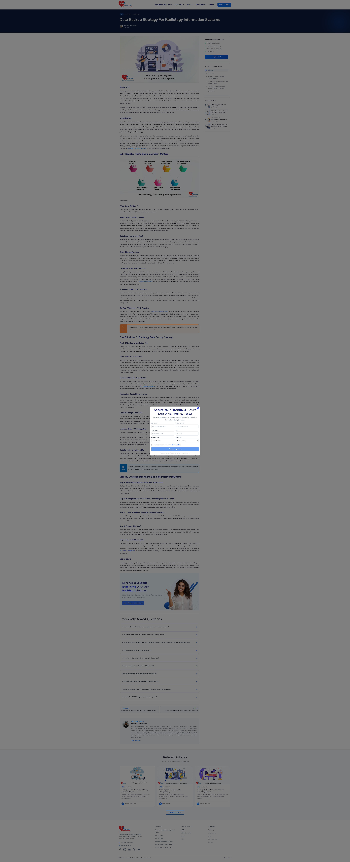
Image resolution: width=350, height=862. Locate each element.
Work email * (154, 430)
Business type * (155, 437)
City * (177, 430)
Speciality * (179, 437)
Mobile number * (180, 423)
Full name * (154, 423)
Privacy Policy (176, 445)
